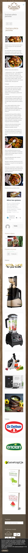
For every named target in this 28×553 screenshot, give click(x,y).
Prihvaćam (5, 550)
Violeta (15, 226)
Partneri (7, 419)
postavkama (9, 545)
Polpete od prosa (10, 249)
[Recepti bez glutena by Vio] (14, 7)
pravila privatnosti (19, 546)
